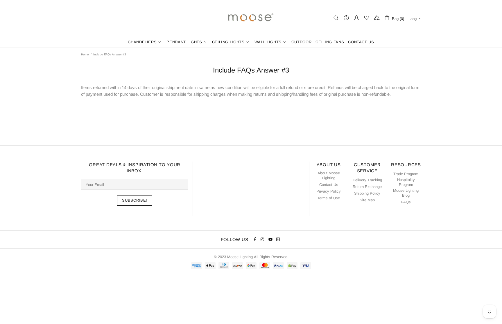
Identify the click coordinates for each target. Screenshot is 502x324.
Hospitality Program (406, 182)
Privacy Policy (328, 191)
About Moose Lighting (329, 175)
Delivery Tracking (367, 180)
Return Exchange (367, 186)
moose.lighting (251, 18)
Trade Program (405, 174)
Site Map (367, 200)
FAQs (406, 202)
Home (85, 54)
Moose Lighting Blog (406, 193)
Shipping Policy (367, 193)
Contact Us (328, 184)
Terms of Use (328, 198)
